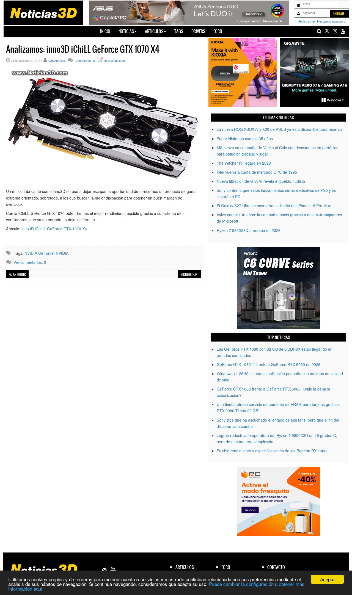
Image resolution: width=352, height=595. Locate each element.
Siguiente (187, 274)
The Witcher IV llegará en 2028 (244, 163)
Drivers (198, 31)
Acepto (327, 579)
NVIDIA (62, 253)
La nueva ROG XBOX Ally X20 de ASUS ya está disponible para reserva (279, 129)
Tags (178, 31)
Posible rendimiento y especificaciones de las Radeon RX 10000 (273, 450)
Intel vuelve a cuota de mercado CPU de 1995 (257, 172)
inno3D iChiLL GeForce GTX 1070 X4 (54, 228)
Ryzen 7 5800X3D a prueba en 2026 (248, 230)
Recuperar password (331, 21)
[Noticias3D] (43, 12)
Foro (217, 31)
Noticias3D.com (114, 60)
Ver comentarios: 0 (29, 262)
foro (225, 567)
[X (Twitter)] (327, 31)
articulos (184, 567)
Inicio (107, 31)
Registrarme (306, 21)
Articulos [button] (154, 31)
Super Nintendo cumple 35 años (245, 138)
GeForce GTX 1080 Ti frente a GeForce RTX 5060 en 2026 (268, 364)
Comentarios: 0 (84, 60)
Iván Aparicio (56, 60)
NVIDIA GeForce (39, 253)
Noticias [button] (126, 31)
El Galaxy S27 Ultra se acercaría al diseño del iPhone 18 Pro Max (274, 205)
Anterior (19, 274)
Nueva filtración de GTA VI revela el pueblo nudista (261, 181)
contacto (276, 567)
